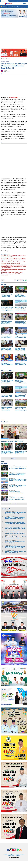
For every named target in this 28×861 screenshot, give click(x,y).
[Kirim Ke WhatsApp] (26, 280)
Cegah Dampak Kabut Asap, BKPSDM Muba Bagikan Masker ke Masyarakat (13, 270)
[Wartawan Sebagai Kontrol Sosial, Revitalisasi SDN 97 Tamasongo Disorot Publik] (21, 330)
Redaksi (5, 70)
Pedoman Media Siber (19, 854)
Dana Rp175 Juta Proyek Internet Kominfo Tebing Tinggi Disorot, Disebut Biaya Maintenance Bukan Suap (7, 350)
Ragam (7, 61)
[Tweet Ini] (18, 280)
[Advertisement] (14, 32)
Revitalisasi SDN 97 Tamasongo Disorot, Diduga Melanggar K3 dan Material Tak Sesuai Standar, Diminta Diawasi (15, 532)
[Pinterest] (13, 850)
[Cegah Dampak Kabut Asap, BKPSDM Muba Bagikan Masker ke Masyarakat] (7, 316)
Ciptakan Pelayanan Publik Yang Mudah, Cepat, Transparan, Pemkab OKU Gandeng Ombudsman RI (15, 523)
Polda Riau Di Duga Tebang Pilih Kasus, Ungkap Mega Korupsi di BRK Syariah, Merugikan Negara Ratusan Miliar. (6, 336)
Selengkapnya (14, 458)
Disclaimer (18, 855)
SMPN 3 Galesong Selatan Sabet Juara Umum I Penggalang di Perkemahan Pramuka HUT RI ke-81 (7, 363)
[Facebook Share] (15, 280)
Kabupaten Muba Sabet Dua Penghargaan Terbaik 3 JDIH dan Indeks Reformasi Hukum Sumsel (15, 537)
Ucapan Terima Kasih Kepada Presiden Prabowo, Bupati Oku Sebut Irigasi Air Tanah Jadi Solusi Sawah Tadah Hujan (15, 547)
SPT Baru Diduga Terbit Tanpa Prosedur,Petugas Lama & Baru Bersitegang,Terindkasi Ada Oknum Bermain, (13, 262)
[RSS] (20, 850)
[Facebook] (8, 850)
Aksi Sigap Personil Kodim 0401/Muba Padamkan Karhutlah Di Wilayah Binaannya (15, 542)
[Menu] (2, 3)
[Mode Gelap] (24, 4)
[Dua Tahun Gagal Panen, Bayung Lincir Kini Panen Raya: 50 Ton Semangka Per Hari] (21, 357)
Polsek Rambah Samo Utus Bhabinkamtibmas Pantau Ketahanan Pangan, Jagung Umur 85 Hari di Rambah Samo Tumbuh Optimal (13, 274)
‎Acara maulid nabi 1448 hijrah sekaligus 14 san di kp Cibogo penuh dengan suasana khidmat (13, 256)
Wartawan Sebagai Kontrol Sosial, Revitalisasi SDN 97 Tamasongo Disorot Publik (20, 336)
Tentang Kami (11, 854)
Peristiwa (3, 61)
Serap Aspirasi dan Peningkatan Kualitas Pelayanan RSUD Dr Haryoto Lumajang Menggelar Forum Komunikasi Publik (13, 259)
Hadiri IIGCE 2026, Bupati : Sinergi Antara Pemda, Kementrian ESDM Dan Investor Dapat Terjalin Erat (15, 528)
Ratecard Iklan (11, 855)
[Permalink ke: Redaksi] (2, 70)
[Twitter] (10, 850)
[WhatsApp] (18, 850)
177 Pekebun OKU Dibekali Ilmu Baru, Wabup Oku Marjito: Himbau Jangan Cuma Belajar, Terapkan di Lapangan (12, 440)
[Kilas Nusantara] (8, 3)
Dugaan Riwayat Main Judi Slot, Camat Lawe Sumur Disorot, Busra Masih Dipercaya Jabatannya (15, 513)
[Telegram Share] (23, 280)
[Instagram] (15, 850)
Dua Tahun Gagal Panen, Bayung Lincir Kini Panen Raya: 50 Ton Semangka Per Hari (20, 363)
